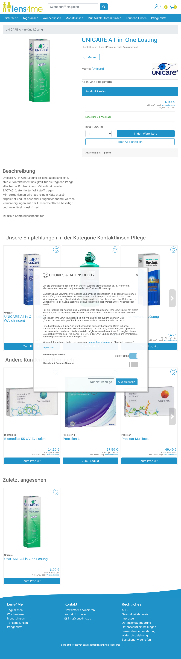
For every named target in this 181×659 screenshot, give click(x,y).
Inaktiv (135, 364)
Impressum (48, 347)
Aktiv (133, 355)
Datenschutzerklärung (99, 342)
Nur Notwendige (101, 382)
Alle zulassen (126, 382)
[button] (133, 356)
